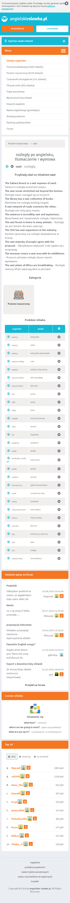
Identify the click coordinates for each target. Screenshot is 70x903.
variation (15, 477)
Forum (10, 128)
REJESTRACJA (17, 29)
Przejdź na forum (35, 685)
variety (14, 502)
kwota (10, 605)
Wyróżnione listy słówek (19, 97)
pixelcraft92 (17, 810)
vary (13, 534)
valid (13, 402)
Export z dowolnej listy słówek (24, 664)
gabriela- (53, 655)
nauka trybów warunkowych (35, 872)
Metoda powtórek (16, 116)
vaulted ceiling (17, 559)
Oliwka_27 (17, 844)
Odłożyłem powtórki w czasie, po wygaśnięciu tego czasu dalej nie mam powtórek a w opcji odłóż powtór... (19, 599)
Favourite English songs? (21, 644)
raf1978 (15, 776)
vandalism (15, 443)
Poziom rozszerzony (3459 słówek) (25, 73)
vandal (14, 451)
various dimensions (19, 510)
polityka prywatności (35, 867)
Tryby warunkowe (16, 91)
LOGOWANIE (52, 29)
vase (13, 542)
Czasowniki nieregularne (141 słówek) (26, 79)
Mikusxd (48, 616)
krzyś (14, 802)
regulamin (35, 862)
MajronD (48, 596)
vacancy (15, 337)
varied (14, 493)
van (13, 435)
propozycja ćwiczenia (19, 624)
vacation (15, 370)
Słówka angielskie (16, 60)
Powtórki (12, 585)
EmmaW (15, 793)
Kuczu (14, 827)
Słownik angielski (16, 104)
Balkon (15, 835)
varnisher (15, 526)
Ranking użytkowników (18, 122)
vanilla (14, 469)
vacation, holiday (18, 362)
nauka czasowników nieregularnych (35, 876)
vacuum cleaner (17, 386)
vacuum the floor (18, 378)
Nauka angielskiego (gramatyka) (23, 110)
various (14, 518)
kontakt (35, 881)
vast (13, 550)
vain (13, 394)
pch (51, 674)
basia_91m (17, 785)
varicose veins (17, 485)
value (14, 427)
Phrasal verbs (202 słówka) (21, 85)
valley (14, 410)
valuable (15, 419)
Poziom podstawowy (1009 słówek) (25, 66)
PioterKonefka (19, 819)
